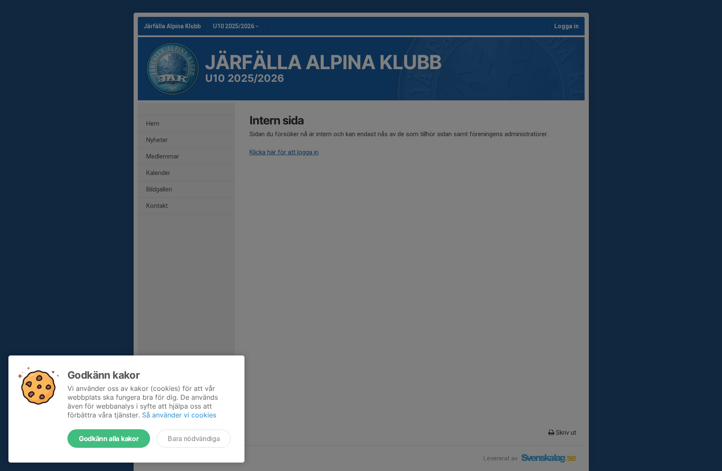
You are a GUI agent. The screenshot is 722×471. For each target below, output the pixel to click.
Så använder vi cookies (179, 415)
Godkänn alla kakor (109, 438)
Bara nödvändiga (194, 438)
